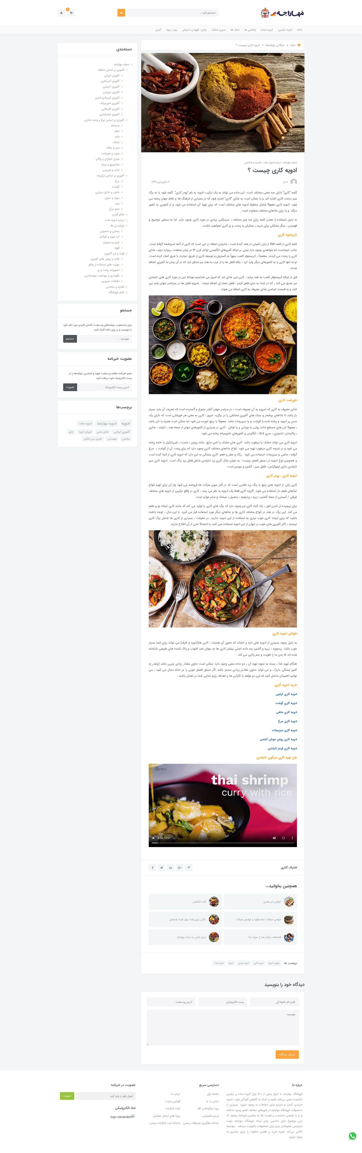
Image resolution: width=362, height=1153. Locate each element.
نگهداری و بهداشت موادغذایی (102, 276)
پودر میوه (171, 30)
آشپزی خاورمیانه (110, 103)
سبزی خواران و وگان (108, 159)
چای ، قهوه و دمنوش (194, 30)
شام (117, 136)
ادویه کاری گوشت (286, 703)
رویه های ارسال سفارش (166, 1116)
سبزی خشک (218, 30)
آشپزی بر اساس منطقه (111, 70)
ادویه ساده (267, 30)
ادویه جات (219, 963)
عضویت (70, 387)
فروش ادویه (273, 963)
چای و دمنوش (111, 242)
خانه (299, 30)
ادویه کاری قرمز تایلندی (282, 748)
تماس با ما (212, 1101)
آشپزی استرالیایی (109, 114)
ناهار (117, 131)
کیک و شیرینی (111, 170)
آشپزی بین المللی (93, 439)
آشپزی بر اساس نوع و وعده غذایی (104, 120)
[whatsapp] (352, 1136)
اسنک (116, 142)
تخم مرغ (114, 209)
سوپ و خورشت (110, 153)
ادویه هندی (243, 963)
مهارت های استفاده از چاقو (104, 264)
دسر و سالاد (113, 148)
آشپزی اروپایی (111, 92)
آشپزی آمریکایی (110, 81)
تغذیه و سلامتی (252, 162)
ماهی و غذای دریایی (107, 192)
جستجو (70, 339)
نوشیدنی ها (117, 225)
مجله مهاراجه (289, 162)
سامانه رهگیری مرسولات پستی (201, 1123)
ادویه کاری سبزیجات (284, 730)
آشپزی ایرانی (112, 75)
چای (71, 432)
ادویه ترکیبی (285, 30)
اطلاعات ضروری (111, 281)
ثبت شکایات (173, 1108)
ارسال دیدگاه (287, 1054)
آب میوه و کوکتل (110, 236)
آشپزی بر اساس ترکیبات (110, 175)
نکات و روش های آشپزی (105, 259)
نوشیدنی (112, 439)
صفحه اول (213, 1094)
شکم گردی (118, 214)
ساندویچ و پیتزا (110, 164)
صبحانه (115, 125)
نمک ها (235, 30)
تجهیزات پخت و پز (108, 270)
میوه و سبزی (112, 198)
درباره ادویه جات (272, 162)
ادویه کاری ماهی (286, 712)
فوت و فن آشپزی (114, 253)
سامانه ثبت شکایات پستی (165, 1123)
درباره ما (175, 1094)
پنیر (117, 203)
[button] (71, 13)
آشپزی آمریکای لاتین (107, 98)
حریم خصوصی (210, 1116)
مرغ (117, 181)
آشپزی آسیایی (111, 86)
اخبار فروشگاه (116, 292)
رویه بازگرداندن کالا (208, 1108)
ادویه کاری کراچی (286, 694)
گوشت (116, 187)
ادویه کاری (259, 963)
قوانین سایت (172, 1101)
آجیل (158, 30)
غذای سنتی (103, 432)
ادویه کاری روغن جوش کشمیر (278, 739)
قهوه (117, 248)
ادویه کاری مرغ (287, 721)
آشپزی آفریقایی (110, 109)
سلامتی (126, 439)
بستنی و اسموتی (110, 231)
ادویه (231, 963)
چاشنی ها (250, 30)
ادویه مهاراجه (106, 423)
